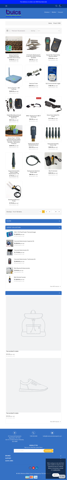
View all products (55, 286)
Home (50, 23)
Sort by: (33, 30)
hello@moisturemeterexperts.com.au (53, 436)
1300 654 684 (33, 436)
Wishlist (54, 12)
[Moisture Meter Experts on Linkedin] (36, 467)
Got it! (56, 475)
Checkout (47, 12)
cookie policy (56, 470)
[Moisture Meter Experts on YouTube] (33, 467)
